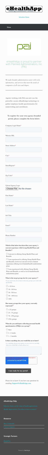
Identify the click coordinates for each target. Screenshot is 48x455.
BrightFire (7, 441)
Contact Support (9, 427)
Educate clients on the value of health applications (20, 406)
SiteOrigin (27, 450)
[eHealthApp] (24, 8)
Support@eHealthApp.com (21, 383)
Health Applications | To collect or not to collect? (20, 409)
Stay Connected (9, 423)
